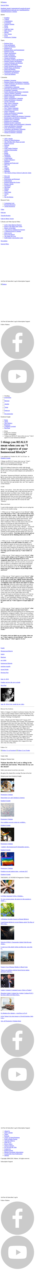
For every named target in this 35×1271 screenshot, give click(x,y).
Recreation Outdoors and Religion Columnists (17, 116)
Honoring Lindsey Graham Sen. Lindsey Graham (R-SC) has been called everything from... (17, 994)
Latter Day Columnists (10, 105)
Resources (7, 425)
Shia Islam (7, 187)
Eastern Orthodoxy (9, 160)
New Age (7, 176)
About (6, 421)
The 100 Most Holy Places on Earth (14, 142)
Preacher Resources (9, 205)
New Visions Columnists (11, 108)
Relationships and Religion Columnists (15, 118)
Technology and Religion (11, 72)
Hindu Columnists (9, 96)
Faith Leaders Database (11, 148)
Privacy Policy (8, 1144)
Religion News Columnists (12, 119)
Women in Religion (9, 58)
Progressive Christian (11, 11)
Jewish (11, 10)
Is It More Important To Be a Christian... (12, 896)
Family (3, 648)
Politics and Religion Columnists (13, 113)
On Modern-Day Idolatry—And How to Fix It (14, 1013)
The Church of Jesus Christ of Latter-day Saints (17, 173)
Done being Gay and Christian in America (13, 797)
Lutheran (6, 169)
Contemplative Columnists (11, 87)
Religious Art (8, 48)
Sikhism (6, 189)
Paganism (7, 177)
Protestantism (8, 180)
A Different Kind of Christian (12, 231)
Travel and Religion (10, 74)
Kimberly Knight (5, 458)
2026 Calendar (8, 138)
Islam (5, 166)
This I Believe (8, 423)
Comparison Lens (9, 203)
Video (2, 209)
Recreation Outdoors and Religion (14, 59)
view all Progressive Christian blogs (11, 1021)
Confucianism (8, 158)
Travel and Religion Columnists (13, 131)
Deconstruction (8, 414)
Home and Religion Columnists (13, 100)
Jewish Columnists (9, 101)
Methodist (7, 171)
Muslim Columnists (9, 106)
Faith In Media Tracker (7, 218)
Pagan (6, 35)
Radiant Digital (8, 1150)
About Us (7, 1131)
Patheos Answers (9, 143)
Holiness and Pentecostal (11, 163)
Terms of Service (9, 1145)
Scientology (7, 185)
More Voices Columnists (11, 103)
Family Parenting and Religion (13, 66)
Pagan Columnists (9, 111)
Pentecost (7, 410)
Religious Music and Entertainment (14, 50)
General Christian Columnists (12, 93)
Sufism (6, 190)
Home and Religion (9, 69)
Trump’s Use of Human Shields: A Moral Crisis (14, 967)
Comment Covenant (10, 426)
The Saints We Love (10, 236)
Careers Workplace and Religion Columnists (16, 83)
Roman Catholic (9, 184)
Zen (5, 195)
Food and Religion (9, 45)
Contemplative (15, 8)
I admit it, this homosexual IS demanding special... (15, 847)
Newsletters (4, 241)
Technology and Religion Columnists (14, 129)
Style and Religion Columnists (13, 127)
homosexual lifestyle (6, 663)
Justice (2, 654)
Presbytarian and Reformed (12, 179)
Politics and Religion (10, 56)
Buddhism (7, 155)
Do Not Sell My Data (10, 1147)
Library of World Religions (12, 140)
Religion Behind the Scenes (12, 182)
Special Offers (5, 5)
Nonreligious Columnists (11, 109)
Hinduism (7, 161)
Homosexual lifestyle (7, 651)
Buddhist (3, 8)
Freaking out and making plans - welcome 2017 (14, 871)
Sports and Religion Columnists (13, 126)
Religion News (8, 43)
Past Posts (7, 428)
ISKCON (7, 164)
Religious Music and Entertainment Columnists (17, 124)
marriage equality (5, 666)
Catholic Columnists (10, 85)
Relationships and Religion (12, 71)
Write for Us (7, 1142)
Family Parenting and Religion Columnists (16, 92)
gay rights (3, 660)
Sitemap (6, 1155)
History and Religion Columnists (13, 98)
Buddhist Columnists (10, 80)
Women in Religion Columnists (13, 132)
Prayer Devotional (9, 234)
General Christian (9, 24)
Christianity (7, 156)
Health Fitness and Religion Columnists (15, 95)
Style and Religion (9, 55)
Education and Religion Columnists (14, 88)
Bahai (6, 151)
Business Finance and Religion (13, 61)
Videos (6, 147)
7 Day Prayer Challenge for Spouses (14, 229)
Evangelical (22, 8)
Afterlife (6, 404)
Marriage (6, 401)
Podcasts (6, 145)
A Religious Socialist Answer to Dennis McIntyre (15, 919)
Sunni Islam (7, 192)
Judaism (6, 168)
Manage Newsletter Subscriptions (13, 1152)
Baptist (6, 153)
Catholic (8, 8)
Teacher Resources (9, 206)
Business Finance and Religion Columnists (16, 82)
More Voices (7, 31)
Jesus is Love (8, 233)
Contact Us (7, 1149)
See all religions (8, 197)
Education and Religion (11, 64)
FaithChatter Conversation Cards (13, 238)
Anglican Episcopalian (10, 150)
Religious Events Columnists (12, 122)
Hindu (7, 10)
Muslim (24, 10)
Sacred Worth (4, 669)
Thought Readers (5, 215)
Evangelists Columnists (11, 90)
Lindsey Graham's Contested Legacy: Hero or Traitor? (16, 990)
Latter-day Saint (17, 10)
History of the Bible (10, 228)
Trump (6, 407)
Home (6, 420)
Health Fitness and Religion (12, 68)
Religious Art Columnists (11, 121)
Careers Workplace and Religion (13, 63)
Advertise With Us (9, 1141)
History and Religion (10, 53)
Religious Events (9, 51)
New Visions (8, 34)
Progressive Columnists (11, 114)
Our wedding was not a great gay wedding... (13, 822)
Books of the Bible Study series (13, 226)
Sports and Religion (10, 46)
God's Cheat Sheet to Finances (13, 225)
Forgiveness (7, 397)
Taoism (6, 193)
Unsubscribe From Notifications (13, 1154)
